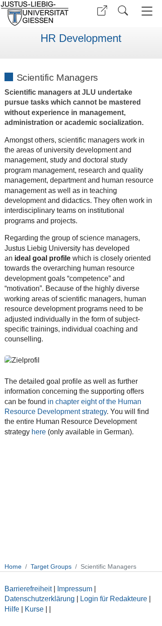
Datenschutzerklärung (39, 599)
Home (13, 566)
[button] (102, 10)
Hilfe (11, 609)
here (39, 432)
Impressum (74, 589)
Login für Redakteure (113, 599)
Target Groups (51, 566)
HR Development (81, 38)
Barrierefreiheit (28, 589)
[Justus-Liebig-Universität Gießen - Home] (37, 13)
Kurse (34, 609)
